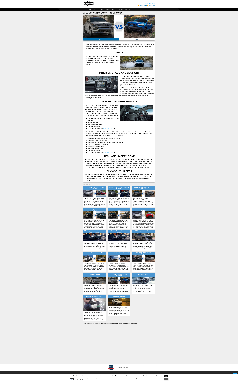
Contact (136, 39)
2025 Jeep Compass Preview (143, 231)
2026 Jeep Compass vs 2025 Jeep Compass (143, 209)
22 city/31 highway (108, 128)
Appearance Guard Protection (94, 296)
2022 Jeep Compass (143, 274)
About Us (128, 9)
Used (95, 9)
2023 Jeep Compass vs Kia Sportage (94, 252)
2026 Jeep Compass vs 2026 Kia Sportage (143, 188)
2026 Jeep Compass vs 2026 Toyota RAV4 (119, 209)
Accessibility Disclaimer (122, 367)
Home (85, 9)
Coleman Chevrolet (143, 5)
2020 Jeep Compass (119, 296)
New (90, 9)
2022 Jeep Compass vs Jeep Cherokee (119, 275)
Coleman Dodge (151, 5)
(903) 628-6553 (150, 3)
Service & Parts (111, 9)
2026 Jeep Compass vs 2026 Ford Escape (94, 188)
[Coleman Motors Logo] (88, 3)
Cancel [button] (166, 379)
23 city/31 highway (108, 152)
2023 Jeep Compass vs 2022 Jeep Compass (119, 253)
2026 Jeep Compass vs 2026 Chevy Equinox (95, 209)
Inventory (101, 39)
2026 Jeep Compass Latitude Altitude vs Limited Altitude (94, 231)
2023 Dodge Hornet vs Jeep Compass (143, 253)
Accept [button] (166, 376)
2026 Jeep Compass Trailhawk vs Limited (119, 231)
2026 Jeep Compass (94, 274)
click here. (72, 378)
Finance (101, 9)
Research (121, 9)
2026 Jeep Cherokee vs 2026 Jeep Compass (119, 188)
